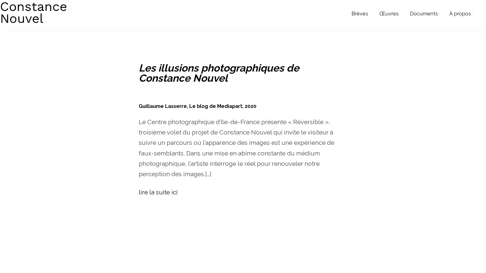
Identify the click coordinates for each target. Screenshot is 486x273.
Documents (424, 14)
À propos (460, 14)
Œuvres (389, 14)
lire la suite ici (158, 192)
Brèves (360, 14)
